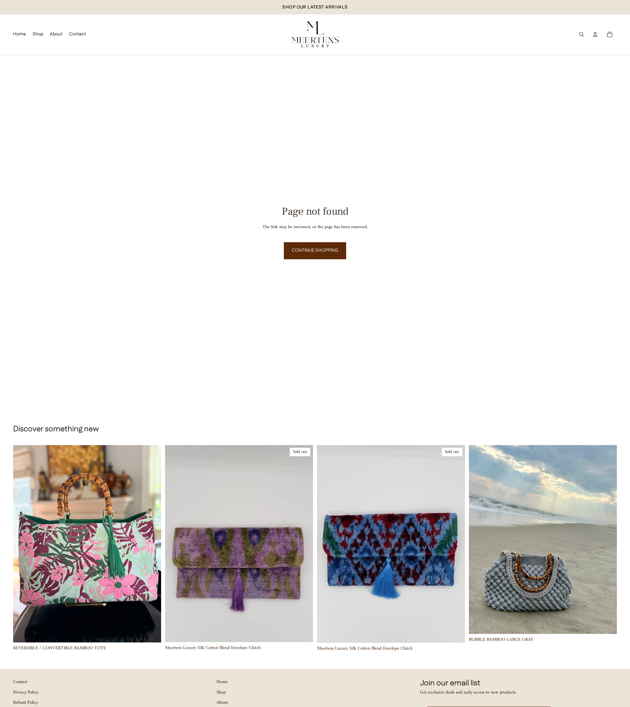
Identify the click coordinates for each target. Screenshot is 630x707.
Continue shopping (315, 250)
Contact (20, 682)
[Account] (595, 34)
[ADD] (151, 632)
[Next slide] (151, 544)
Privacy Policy (25, 692)
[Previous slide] (23, 544)
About (222, 702)
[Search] (581, 34)
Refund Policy (25, 702)
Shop (221, 692)
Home (222, 682)
